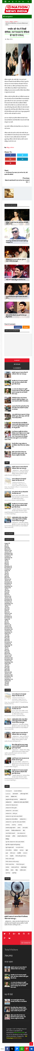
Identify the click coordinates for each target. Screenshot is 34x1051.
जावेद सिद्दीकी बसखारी (10, 833)
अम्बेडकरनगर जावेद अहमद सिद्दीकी (21, 802)
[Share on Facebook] (10, 155)
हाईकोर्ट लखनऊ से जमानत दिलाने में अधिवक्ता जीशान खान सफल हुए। (20, 373)
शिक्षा (17, 870)
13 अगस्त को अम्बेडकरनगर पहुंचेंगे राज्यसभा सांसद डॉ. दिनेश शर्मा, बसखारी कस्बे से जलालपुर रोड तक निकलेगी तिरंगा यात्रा (20, 391)
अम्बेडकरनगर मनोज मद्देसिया (11, 819)
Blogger (26, 327)
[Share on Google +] (10, 159)
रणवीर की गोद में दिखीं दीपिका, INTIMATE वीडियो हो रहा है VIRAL (17, 31)
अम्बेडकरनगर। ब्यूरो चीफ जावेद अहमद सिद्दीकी (15, 822)
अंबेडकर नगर (14, 796)
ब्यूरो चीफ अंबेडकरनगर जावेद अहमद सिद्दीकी (15, 841)
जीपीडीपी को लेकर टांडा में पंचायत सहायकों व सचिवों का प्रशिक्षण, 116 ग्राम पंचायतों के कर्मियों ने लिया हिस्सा (20, 399)
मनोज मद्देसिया (9, 850)
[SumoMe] (31, 1049)
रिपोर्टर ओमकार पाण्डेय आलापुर (12, 861)
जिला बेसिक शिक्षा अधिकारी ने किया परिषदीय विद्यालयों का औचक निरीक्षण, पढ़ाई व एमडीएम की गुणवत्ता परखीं (19, 1009)
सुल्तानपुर (14, 873)
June (6, 562)
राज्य (7, 856)
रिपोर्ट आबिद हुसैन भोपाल (21, 856)
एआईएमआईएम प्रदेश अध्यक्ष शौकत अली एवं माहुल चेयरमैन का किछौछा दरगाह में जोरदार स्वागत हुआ (19, 519)
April (6, 547)
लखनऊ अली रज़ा (15, 867)
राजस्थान (25, 853)
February (7, 550)
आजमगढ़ (8, 824)
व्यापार (12, 870)
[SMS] (17, 1049)
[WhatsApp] (21, 1049)
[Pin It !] (10, 163)
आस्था (19, 827)
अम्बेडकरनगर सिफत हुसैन (11, 807)
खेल (24, 830)
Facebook (18, 327)
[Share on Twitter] (22, 155)
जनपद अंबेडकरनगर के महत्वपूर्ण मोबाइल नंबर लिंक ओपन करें (19, 479)
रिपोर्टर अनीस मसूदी (10, 858)
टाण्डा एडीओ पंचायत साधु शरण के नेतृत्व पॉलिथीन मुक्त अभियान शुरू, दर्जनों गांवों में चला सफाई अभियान (20, 416)
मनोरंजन (15, 21)
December (7, 553)
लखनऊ (7, 867)
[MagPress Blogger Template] (17, 9)
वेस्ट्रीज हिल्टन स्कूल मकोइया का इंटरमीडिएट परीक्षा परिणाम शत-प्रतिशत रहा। (20, 445)
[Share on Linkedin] (22, 159)
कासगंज (7, 830)
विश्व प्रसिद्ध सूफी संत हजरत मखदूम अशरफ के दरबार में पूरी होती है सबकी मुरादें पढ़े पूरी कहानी (20, 746)
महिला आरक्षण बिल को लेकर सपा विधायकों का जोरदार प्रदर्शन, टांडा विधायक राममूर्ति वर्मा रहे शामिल (19, 453)
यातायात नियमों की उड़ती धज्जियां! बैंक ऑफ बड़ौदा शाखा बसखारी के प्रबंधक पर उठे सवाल (20, 407)
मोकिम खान (12, 853)
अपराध (7, 796)
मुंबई (27, 850)
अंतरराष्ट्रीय (15, 793)
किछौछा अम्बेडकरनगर (16, 830)
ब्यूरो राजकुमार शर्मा (10, 847)
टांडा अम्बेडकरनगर (21, 833)
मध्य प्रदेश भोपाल (19, 847)
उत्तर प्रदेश (25, 827)
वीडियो (7, 870)
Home (7, 21)
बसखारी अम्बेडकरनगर (22, 836)
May (6, 546)
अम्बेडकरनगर (8, 802)
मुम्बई (7, 853)
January (7, 552)
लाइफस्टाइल (23, 867)
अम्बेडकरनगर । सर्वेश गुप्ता (11, 813)
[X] (12, 1049)
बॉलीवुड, (8, 39)
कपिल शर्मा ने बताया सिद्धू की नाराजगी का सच (15, 279)
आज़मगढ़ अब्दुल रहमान (10, 827)
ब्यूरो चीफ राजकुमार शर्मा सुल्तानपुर (13, 844)
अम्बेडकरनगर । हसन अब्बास (12, 810)
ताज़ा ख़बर (8, 836)
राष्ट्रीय (11, 856)
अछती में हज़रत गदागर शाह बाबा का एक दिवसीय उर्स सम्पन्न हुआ (20, 759)
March (6, 549)
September (7, 557)
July (6, 544)
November (7, 554)
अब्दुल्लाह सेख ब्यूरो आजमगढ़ (12, 799)
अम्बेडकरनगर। (23, 819)
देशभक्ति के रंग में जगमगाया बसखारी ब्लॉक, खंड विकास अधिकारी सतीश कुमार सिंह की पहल (19, 382)
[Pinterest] (26, 1049)
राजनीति (19, 853)
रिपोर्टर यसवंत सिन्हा (10, 864)
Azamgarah (9, 791)
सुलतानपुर (8, 873)
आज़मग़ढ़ (20, 824)
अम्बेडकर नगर (23, 799)
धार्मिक (13, 836)
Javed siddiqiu (18, 791)
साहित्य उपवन (23, 870)
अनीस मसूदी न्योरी (24, 793)
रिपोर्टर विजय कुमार (20, 864)
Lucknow (8, 793)
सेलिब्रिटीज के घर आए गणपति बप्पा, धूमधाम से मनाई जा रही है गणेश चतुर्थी (16, 260)
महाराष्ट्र (21, 850)
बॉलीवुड (11, 21)
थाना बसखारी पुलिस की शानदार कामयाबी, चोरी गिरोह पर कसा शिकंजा (19, 1000)
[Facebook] (7, 1049)
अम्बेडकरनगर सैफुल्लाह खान (12, 805)
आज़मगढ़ (14, 824)
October (7, 556)
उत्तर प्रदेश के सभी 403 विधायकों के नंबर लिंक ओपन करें (20, 492)
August (6, 543)
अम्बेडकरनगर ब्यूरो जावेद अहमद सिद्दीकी (14, 816)
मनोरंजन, (11, 39)
